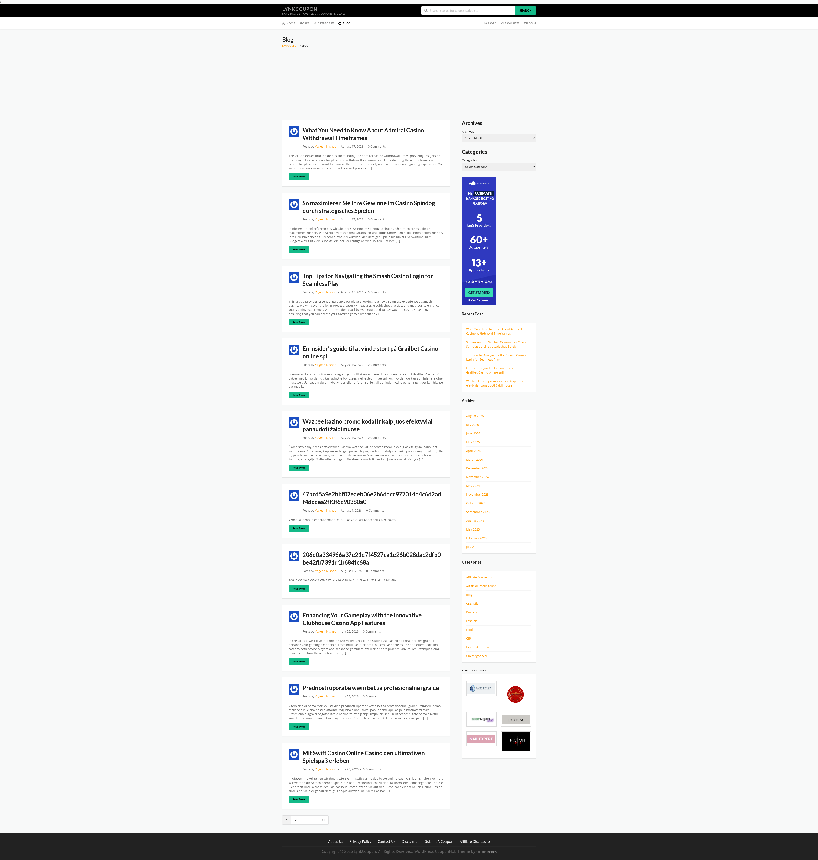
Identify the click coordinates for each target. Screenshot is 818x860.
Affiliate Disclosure (475, 841)
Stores (304, 23)
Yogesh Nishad (325, 146)
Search (525, 10)
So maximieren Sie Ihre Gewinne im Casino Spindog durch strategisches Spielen (496, 344)
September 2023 (478, 512)
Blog (346, 23)
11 (323, 820)
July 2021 (472, 547)
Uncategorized (476, 656)
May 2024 (473, 486)
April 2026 (473, 451)
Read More (298, 176)
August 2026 (475, 416)
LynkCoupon (299, 9)
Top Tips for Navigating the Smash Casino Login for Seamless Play (496, 357)
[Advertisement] (409, 79)
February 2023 (476, 538)
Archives (468, 131)
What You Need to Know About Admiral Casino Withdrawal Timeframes (494, 331)
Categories (326, 23)
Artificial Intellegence (481, 586)
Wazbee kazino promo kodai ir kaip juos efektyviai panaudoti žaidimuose (494, 383)
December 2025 (477, 468)
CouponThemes (486, 852)
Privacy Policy (360, 841)
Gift (468, 638)
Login (531, 23)
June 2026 (473, 433)
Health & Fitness (477, 647)
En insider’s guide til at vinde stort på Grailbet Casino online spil (492, 370)
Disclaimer (410, 841)
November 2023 (477, 494)
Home (291, 23)
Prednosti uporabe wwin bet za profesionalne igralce (370, 687)
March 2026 (474, 459)
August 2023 (475, 521)
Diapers (471, 612)
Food (469, 630)
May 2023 (473, 529)
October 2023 (475, 503)
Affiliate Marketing (479, 577)
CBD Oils (472, 603)
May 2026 (473, 442)
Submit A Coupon (439, 841)
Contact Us (386, 841)
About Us (335, 841)
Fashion (471, 621)
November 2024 (477, 477)
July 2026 (472, 425)
